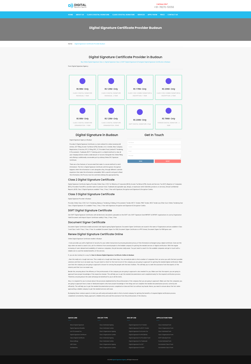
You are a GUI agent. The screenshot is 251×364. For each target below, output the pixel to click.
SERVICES (141, 14)
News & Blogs (74, 341)
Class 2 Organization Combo (108, 335)
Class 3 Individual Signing (107, 338)
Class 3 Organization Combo (108, 348)
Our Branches (74, 348)
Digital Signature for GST (136, 344)
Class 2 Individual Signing (107, 325)
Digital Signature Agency (119, 360)
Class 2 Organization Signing (108, 331)
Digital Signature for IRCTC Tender (139, 328)
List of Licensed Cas (75, 331)
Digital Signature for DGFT (136, 348)
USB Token (73, 344)
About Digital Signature (77, 325)
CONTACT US (173, 14)
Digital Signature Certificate (78, 335)
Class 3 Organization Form (165, 335)
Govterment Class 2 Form (165, 344)
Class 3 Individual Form (164, 331)
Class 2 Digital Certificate (77, 338)
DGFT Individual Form (164, 338)
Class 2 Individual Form (164, 325)
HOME (70, 14)
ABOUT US (80, 14)
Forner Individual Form (164, 341)
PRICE (162, 14)
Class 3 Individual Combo (107, 341)
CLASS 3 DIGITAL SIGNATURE (123, 14)
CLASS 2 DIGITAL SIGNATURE (98, 14)
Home (70, 44)
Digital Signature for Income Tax (138, 331)
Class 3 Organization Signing (108, 344)
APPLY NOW (152, 14)
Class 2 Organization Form (165, 328)
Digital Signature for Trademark (138, 341)
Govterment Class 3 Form (165, 348)
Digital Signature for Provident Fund (139, 338)
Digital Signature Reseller (77, 328)
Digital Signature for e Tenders (138, 325)
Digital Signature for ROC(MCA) (138, 335)
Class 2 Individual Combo (107, 328)
